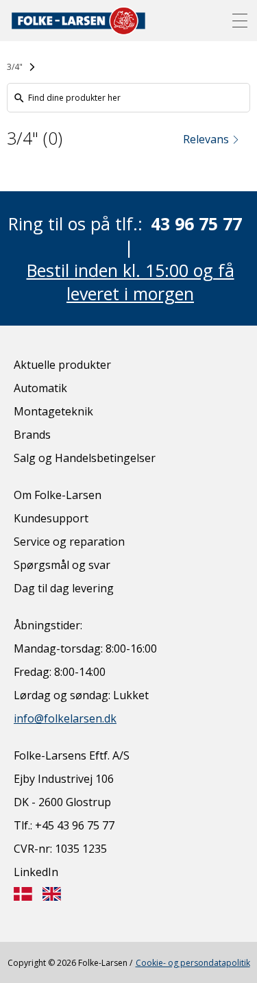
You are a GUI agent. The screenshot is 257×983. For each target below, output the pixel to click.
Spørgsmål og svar (62, 564)
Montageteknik (53, 411)
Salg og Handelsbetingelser (85, 457)
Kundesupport (51, 518)
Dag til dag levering (64, 588)
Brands (32, 434)
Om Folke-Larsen (57, 494)
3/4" (15, 67)
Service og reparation (69, 541)
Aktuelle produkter (62, 364)
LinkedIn (36, 871)
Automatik (40, 388)
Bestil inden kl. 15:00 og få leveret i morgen (130, 281)
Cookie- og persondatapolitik (193, 963)
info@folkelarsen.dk (65, 718)
